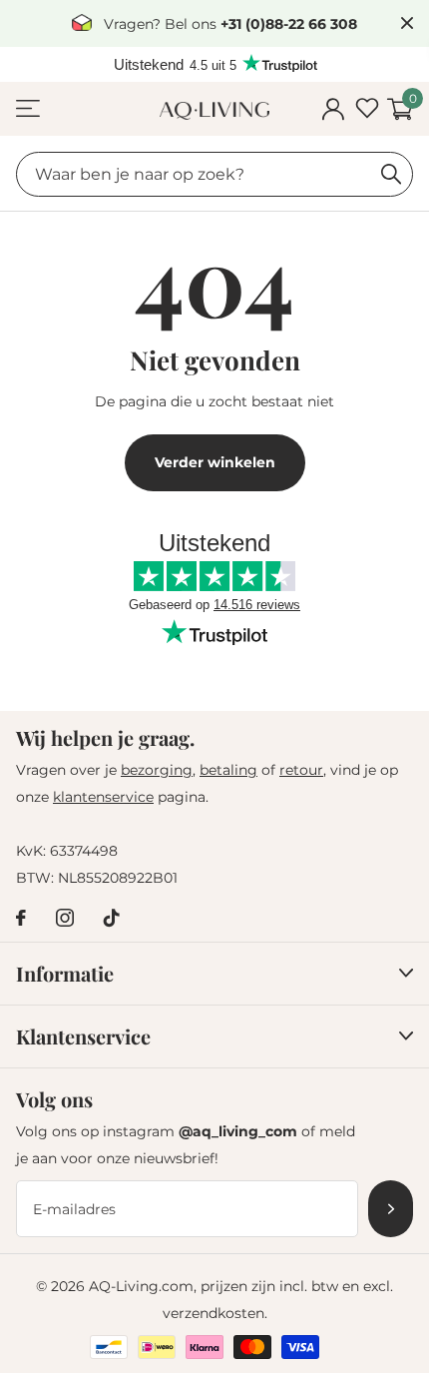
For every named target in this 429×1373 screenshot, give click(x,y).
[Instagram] (65, 918)
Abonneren (390, 1208)
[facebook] (21, 918)
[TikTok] (112, 918)
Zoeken (391, 174)
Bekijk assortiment (27, 109)
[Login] (332, 109)
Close (407, 23)
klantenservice (103, 797)
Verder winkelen (215, 462)
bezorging (157, 770)
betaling (228, 770)
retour (301, 770)
